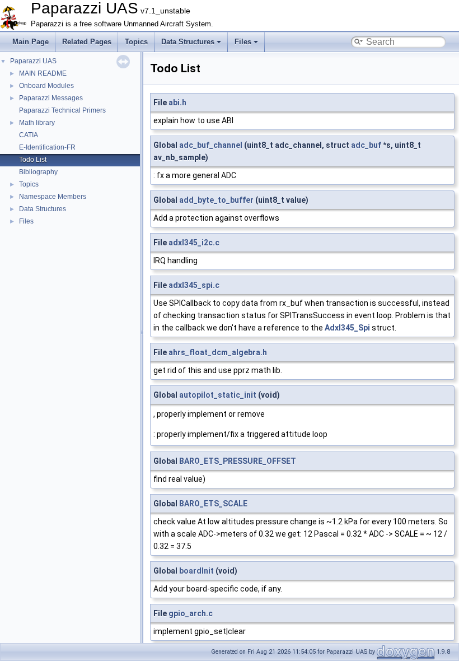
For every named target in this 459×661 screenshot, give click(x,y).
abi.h (177, 102)
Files (243, 42)
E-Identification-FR (47, 147)
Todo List (32, 160)
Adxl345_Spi (347, 327)
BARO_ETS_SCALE (213, 503)
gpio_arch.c (190, 613)
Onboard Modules (46, 86)
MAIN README (43, 73)
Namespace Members (52, 197)
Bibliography (38, 172)
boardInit (196, 570)
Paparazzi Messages (51, 98)
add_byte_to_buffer (216, 199)
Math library (37, 123)
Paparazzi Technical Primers (62, 110)
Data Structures (187, 42)
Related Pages (86, 42)
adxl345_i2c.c (193, 242)
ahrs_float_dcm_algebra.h (217, 352)
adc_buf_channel (210, 145)
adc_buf (366, 145)
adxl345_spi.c (193, 285)
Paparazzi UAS (33, 61)
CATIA (28, 135)
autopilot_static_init (217, 394)
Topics (136, 42)
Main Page (30, 42)
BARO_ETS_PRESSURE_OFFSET (237, 461)
